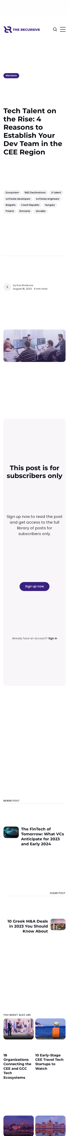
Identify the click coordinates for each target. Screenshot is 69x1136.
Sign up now (34, 586)
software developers (18, 198)
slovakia (40, 211)
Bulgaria (10, 205)
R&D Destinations (35, 192)
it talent (56, 192)
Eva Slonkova (25, 285)
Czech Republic (30, 205)
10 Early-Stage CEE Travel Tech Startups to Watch (49, 1062)
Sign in (52, 638)
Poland (10, 211)
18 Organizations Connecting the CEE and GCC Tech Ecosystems (17, 1066)
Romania (25, 211)
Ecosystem (12, 192)
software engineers (47, 198)
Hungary (50, 205)
